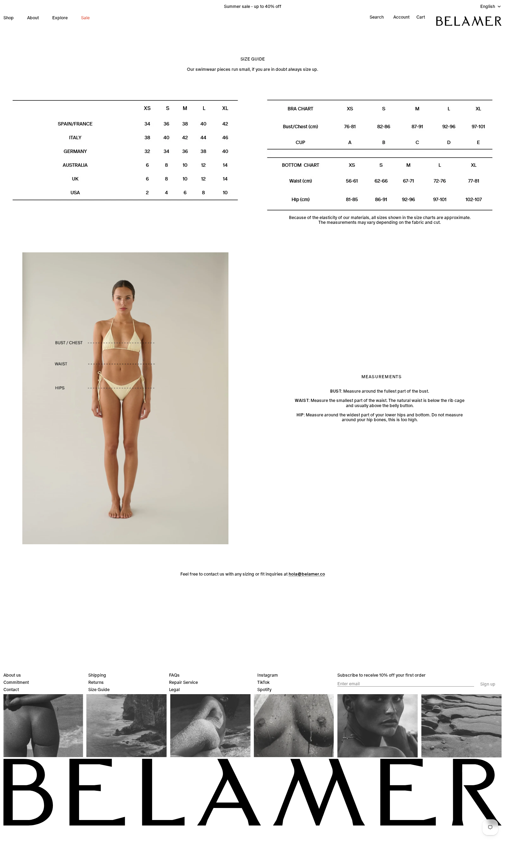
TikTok (263, 682)
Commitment (16, 682)
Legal (174, 689)
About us (12, 675)
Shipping (97, 675)
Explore (60, 17)
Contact (11, 689)
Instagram (267, 675)
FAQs (174, 675)
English (487, 6)
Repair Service (183, 682)
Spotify (264, 689)
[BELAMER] (469, 21)
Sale (85, 17)
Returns (96, 682)
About (33, 17)
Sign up (487, 684)
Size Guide (99, 689)
